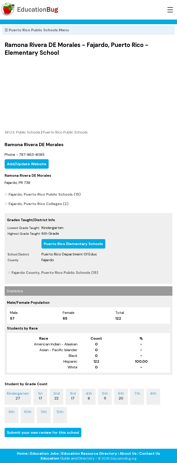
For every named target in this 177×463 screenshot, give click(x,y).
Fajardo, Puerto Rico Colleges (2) (38, 203)
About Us (128, 453)
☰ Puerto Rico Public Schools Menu (37, 30)
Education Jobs (44, 453)
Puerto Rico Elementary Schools (73, 243)
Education (50, 458)
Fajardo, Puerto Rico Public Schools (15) (45, 194)
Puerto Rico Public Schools (65, 132)
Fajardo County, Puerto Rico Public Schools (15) (55, 272)
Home (22, 453)
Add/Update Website (26, 164)
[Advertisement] (88, 93)
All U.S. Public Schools (22, 132)
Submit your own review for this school (43, 432)
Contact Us (149, 453)
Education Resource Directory (89, 453)
